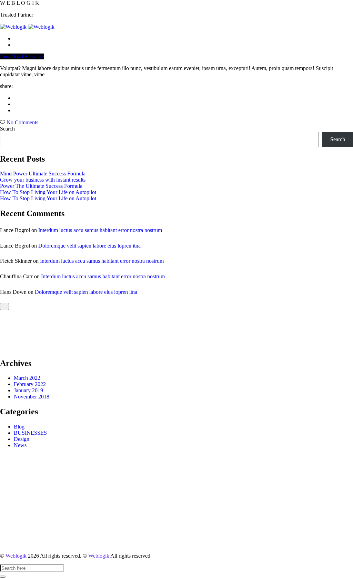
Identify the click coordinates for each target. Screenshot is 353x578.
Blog (19, 427)
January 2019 (28, 390)
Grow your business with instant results (42, 180)
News (20, 445)
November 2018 (31, 396)
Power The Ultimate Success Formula (41, 186)
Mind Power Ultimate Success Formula (42, 173)
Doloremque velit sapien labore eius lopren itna (89, 246)
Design (21, 439)
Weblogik (16, 556)
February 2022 (30, 384)
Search (7, 129)
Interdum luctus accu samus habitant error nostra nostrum (100, 230)
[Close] (4, 306)
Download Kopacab (22, 56)
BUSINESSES (30, 433)
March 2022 (27, 378)
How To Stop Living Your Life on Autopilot (48, 192)
